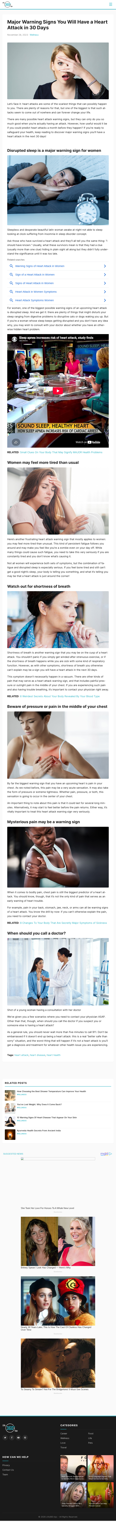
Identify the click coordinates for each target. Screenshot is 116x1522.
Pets (90, 1443)
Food (90, 1433)
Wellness (34, 34)
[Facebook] (11, 1437)
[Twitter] (5, 1437)
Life (90, 1438)
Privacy (6, 1465)
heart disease (37, 1055)
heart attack (21, 1055)
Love (62, 1443)
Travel (63, 1447)
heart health (53, 1055)
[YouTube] (18, 1437)
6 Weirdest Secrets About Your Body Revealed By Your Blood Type (60, 696)
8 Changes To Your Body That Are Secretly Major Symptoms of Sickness (63, 922)
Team (5, 1474)
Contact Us (8, 1470)
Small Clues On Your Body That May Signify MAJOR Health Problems (61, 452)
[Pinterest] (25, 1437)
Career (63, 1433)
